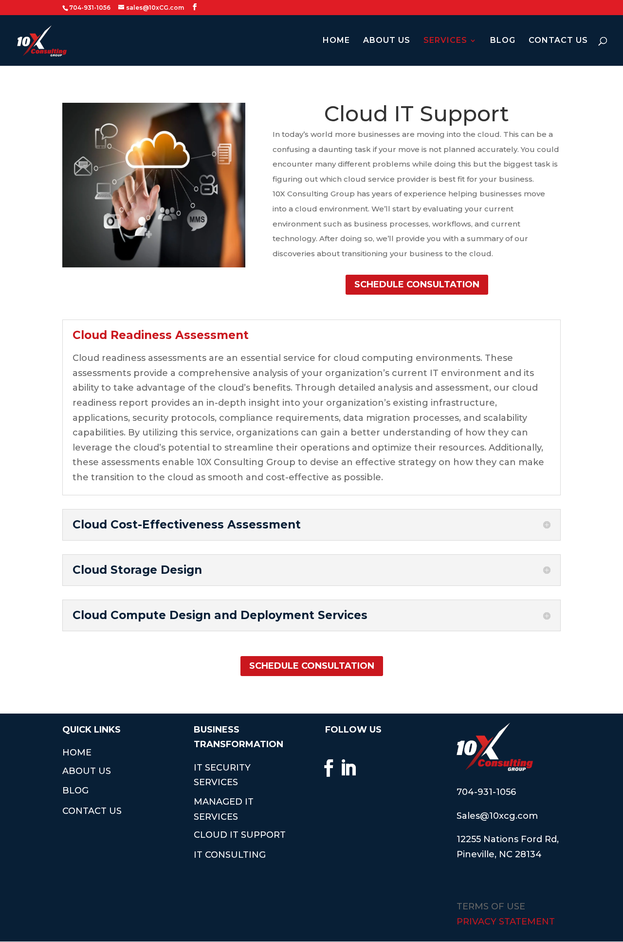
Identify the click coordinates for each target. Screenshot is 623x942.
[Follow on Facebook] (329, 768)
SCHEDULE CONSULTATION (416, 284)
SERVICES (445, 41)
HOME (336, 41)
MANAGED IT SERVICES (224, 809)
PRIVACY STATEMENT (506, 921)
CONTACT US (558, 41)
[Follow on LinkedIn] (348, 768)
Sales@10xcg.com (497, 815)
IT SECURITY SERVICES (222, 775)
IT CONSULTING (230, 854)
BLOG (502, 41)
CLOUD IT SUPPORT (240, 834)
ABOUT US (386, 41)
